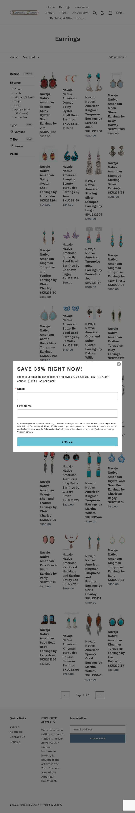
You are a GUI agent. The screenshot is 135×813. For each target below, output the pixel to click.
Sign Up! (67, 441)
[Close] (119, 364)
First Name (24, 406)
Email (21, 388)
